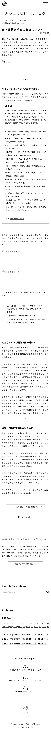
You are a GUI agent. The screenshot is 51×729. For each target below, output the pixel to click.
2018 (43, 638)
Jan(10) (46, 627)
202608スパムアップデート (25, 691)
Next (27, 517)
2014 (42, 643)
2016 (19, 643)
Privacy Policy (17, 724)
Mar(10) (30, 627)
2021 (7, 638)
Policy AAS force (33, 724)
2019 (31, 638)
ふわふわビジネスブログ (25, 13)
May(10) (14, 627)
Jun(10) (6, 627)
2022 (43, 634)
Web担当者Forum (17, 218)
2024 (19, 634)
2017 (7, 643)
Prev (20, 517)
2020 (19, 638)
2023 (31, 634)
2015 (31, 643)
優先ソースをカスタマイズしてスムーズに (25, 680)
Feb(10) (38, 627)
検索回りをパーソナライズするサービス (25, 670)
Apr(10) (22, 627)
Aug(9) (38, 623)
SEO (23, 20)
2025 (7, 634)
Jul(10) (46, 623)
